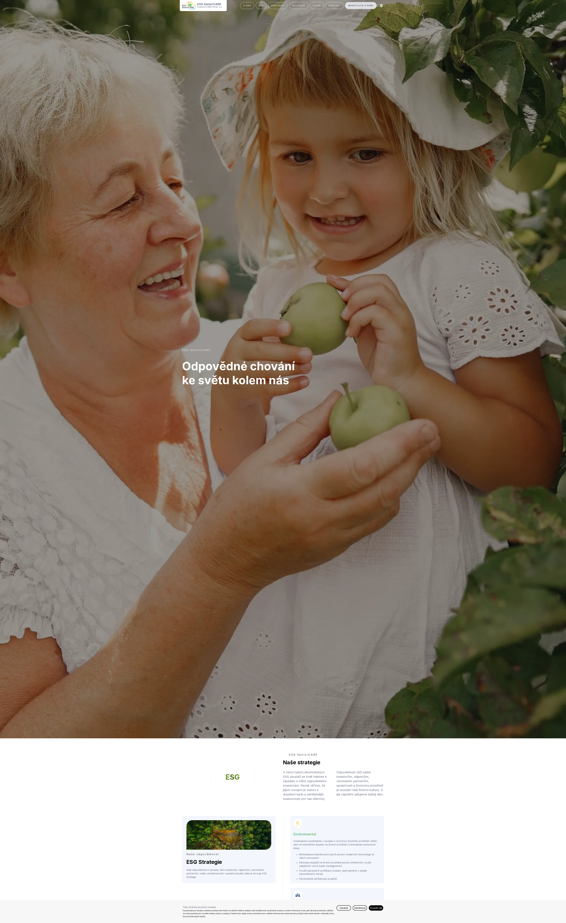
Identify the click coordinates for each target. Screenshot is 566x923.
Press (317, 5)
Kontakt (334, 5)
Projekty (277, 5)
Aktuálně (298, 5)
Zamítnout (360, 907)
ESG (261, 5)
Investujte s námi (361, 5)
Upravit (344, 907)
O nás (247, 5)
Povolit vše (376, 907)
